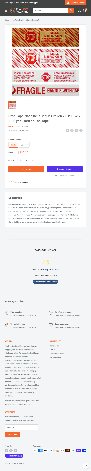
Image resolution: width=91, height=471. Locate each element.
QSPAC (10, 127)
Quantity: (12, 160)
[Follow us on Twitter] (11, 450)
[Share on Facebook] (67, 130)
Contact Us (54, 346)
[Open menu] (6, 11)
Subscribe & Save (77, 2)
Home (7, 20)
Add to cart (26, 169)
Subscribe (12, 434)
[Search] (71, 10)
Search (52, 349)
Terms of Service (57, 353)
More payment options (64, 176)
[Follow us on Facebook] (6, 450)
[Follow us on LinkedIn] (15, 450)
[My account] (79, 10)
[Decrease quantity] (20, 160)
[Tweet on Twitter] (76, 130)
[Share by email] (81, 130)
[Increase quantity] (32, 160)
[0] (84, 10)
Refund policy (55, 357)
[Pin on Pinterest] (72, 130)
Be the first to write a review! (45, 282)
